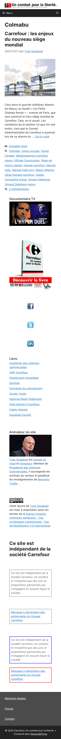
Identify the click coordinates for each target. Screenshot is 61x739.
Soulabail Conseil (20, 414)
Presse (9, 708)
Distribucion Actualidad (24, 377)
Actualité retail (18, 146)
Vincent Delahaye (39, 179)
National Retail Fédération (25, 399)
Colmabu (14, 151)
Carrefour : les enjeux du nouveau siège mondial (29, 39)
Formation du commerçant (25, 388)
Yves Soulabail (39, 506)
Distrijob (14, 383)
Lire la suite (42, 136)
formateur (26, 463)
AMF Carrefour (18, 372)
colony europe (30, 151)
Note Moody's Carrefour (24, 404)
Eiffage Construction (27, 160)
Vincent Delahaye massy (20, 184)
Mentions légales (15, 698)
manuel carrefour (34, 165)
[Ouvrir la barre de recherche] (57, 13)
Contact (10, 718)
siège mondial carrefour (19, 174)
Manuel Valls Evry (23, 170)
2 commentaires (19, 189)
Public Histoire (18, 409)
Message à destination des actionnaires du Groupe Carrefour (28, 616)
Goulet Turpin (17, 393)
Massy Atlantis (45, 170)
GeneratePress (38, 733)
